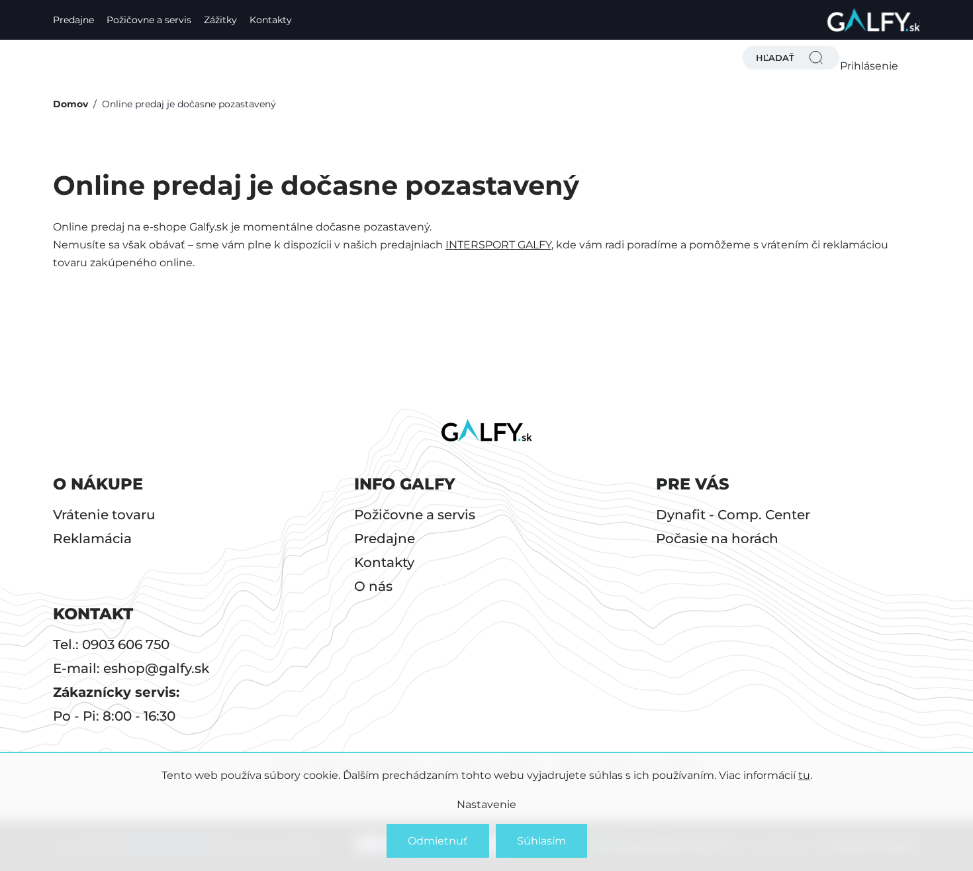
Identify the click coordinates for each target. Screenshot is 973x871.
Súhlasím (541, 841)
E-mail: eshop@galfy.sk (131, 668)
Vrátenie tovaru (104, 515)
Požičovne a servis (149, 20)
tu (804, 775)
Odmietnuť (438, 841)
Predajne (73, 20)
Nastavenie (486, 804)
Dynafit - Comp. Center (733, 515)
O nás (373, 586)
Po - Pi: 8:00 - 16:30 (114, 716)
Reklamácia (92, 538)
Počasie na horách (717, 538)
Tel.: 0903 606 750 (111, 644)
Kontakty (271, 20)
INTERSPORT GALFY (498, 244)
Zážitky (220, 20)
